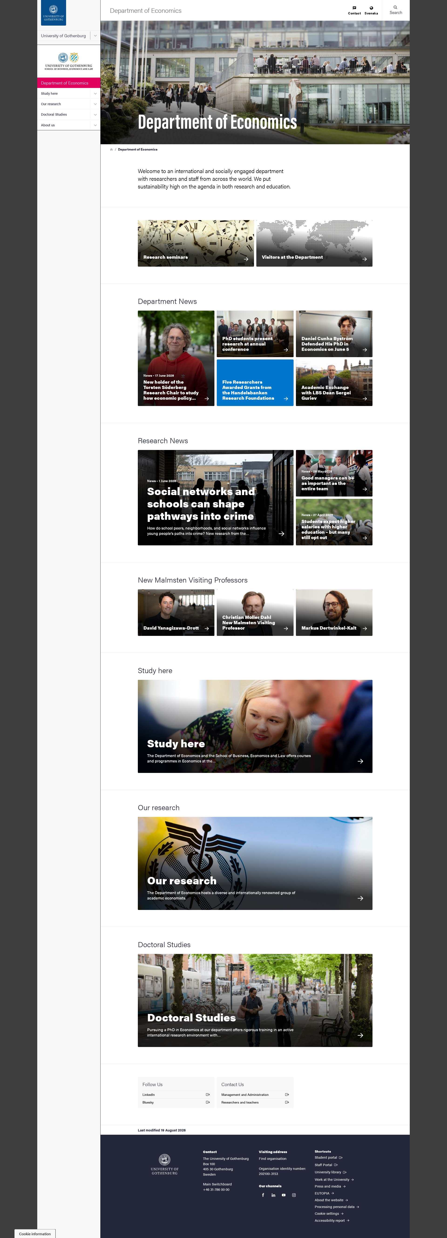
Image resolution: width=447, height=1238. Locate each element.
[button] (396, 10)
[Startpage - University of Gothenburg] (68, 15)
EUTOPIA (322, 1193)
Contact (354, 13)
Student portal (329, 1157)
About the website (329, 1199)
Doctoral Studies (54, 114)
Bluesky (152, 1103)
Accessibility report (330, 1220)
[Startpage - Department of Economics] (68, 61)
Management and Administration (245, 1095)
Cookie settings (327, 1213)
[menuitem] (354, 10)
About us (48, 124)
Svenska (371, 13)
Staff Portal (327, 1164)
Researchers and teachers (240, 1103)
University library (331, 1171)
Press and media (328, 1186)
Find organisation (273, 1158)
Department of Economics (64, 83)
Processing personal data (335, 1206)
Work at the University (332, 1179)
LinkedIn (152, 1095)
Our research (51, 103)
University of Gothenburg (63, 35)
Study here (49, 93)
